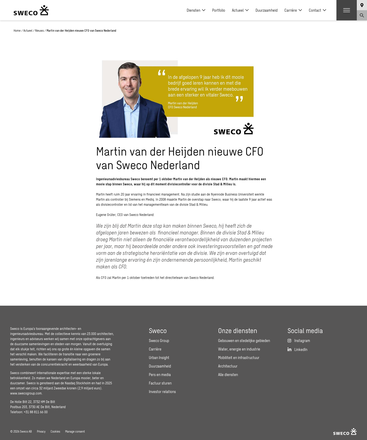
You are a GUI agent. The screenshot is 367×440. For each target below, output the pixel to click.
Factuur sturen (160, 383)
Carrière (290, 10)
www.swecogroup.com (26, 393)
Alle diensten (228, 374)
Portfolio (218, 10)
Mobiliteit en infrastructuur (238, 357)
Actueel (238, 10)
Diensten (193, 10)
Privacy (41, 431)
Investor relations (162, 391)
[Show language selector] (362, 5)
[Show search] (362, 15)
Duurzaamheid (266, 10)
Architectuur (227, 366)
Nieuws (39, 30)
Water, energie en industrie (239, 349)
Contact (315, 10)
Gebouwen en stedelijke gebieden (244, 340)
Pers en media (160, 374)
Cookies (55, 431)
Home (17, 30)
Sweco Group (159, 340)
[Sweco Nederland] (31, 10)
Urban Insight (159, 357)
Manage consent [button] (75, 431)
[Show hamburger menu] (346, 10)
